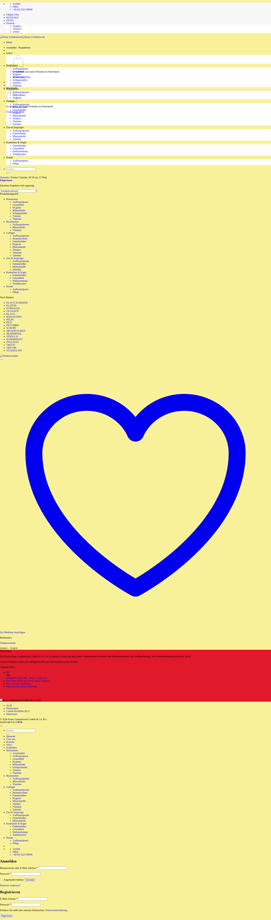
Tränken (17, 82)
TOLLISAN (12, 342)
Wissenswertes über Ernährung (21, 686)
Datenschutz (12, 708)
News (9, 744)
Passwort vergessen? (10, 885)
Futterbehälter (19, 110)
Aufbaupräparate (21, 92)
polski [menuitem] (16, 31)
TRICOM (11, 347)
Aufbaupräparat (20, 68)
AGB (9, 705)
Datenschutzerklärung (56, 910)
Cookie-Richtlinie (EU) (17, 711)
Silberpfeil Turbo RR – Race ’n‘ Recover (26, 678)
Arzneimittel (19, 753)
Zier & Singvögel (15, 127)
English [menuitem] (17, 26)
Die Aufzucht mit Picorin (19, 683)
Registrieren (6, 916)
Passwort (5, 873)
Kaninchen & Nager (16, 142)
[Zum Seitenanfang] (1, 725)
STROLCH (12, 336)
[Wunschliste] (1, 359)
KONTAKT (12, 17)
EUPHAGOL (13, 308)
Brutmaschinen (20, 107)
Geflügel (10, 233)
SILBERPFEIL (14, 333)
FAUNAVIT (12, 311)
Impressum (11, 714)
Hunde (9, 157)
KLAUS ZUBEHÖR (17, 302)
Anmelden (30, 880)
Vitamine (17, 85)
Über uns (10, 739)
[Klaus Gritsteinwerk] (22, 37)
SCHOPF (11, 328)
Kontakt (10, 742)
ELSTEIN (11, 305)
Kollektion (11, 747)
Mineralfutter (19, 77)
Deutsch (10, 23)
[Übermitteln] (7, 172)
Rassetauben (12, 89)
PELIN (9, 319)
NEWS (9, 20)
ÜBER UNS (12, 14)
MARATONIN (14, 316)
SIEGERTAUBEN (15, 330)
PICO (9, 322)
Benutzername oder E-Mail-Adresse (18, 868)
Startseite (4, 177)
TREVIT (10, 345)
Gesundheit (18, 71)
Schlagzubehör (20, 80)
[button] (9, 42)
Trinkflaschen (19, 154)
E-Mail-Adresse (9, 898)
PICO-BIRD (12, 325)
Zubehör (17, 124)
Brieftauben (12, 65)
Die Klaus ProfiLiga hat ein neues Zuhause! (28, 680)
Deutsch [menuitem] (17, 29)
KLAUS (10, 314)
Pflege (16, 163)
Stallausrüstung (20, 151)
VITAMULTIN (14, 350)
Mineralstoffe (19, 115)
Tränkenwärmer (8, 643)
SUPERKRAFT (14, 339)
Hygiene (17, 74)
